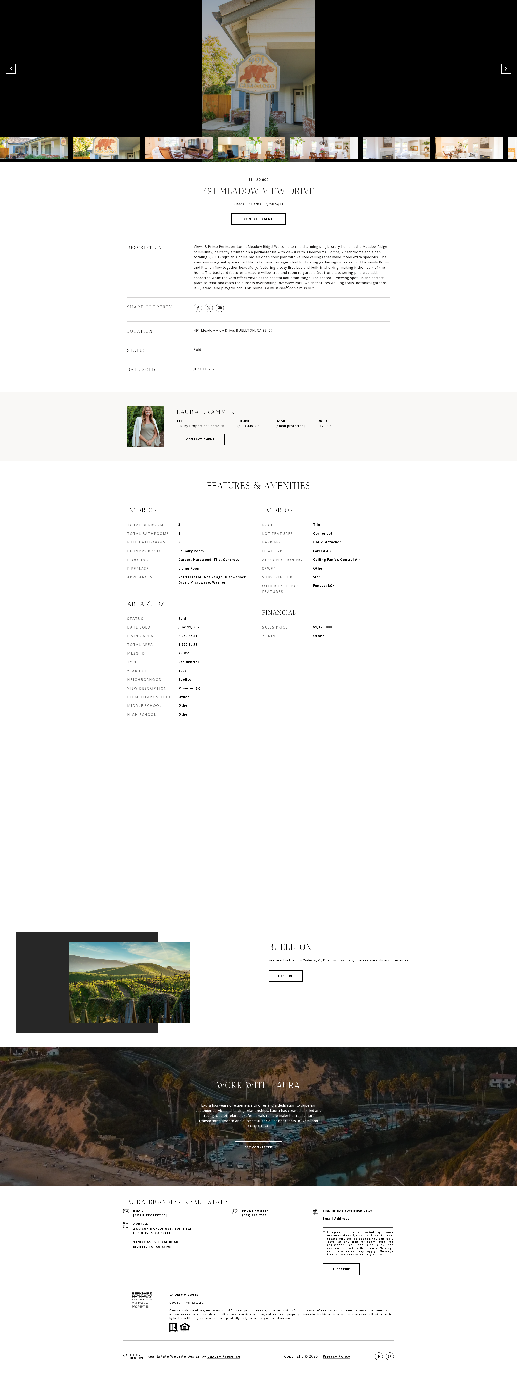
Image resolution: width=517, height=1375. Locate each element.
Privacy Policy (371, 1254)
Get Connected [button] (259, 1147)
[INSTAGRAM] (390, 1356)
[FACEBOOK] (379, 1356)
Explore (285, 976)
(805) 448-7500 (250, 426)
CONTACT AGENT (200, 439)
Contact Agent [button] (258, 219)
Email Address (336, 1218)
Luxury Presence (223, 1356)
